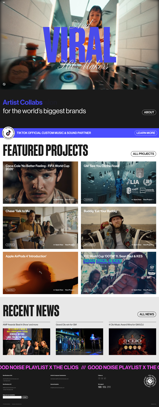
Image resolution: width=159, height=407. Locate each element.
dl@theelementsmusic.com (9, 387)
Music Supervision (89, 244)
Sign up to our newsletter (9, 395)
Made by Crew (153, 404)
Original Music (10, 199)
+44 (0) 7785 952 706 (8, 389)
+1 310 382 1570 (6, 380)
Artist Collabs (88, 290)
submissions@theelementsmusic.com (59, 378)
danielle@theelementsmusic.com (11, 378)
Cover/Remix (88, 199)
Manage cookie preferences (17, 404)
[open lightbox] (40, 182)
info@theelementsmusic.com (57, 387)
